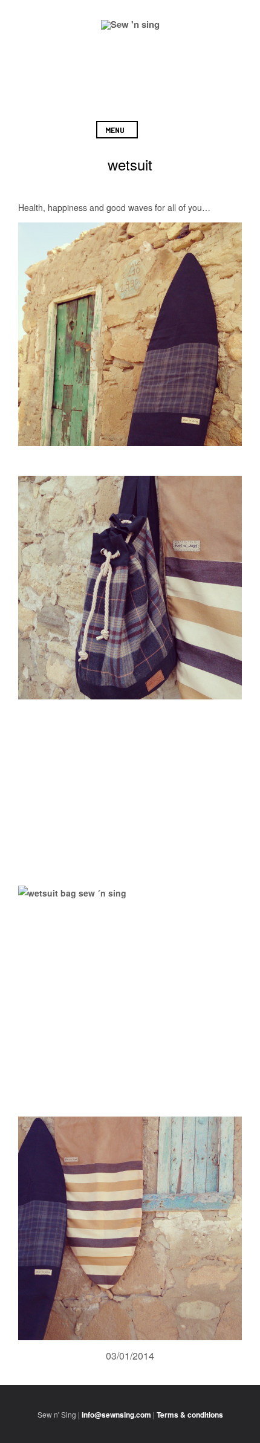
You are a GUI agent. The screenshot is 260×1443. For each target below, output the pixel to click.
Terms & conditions (190, 1414)
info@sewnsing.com (116, 1414)
